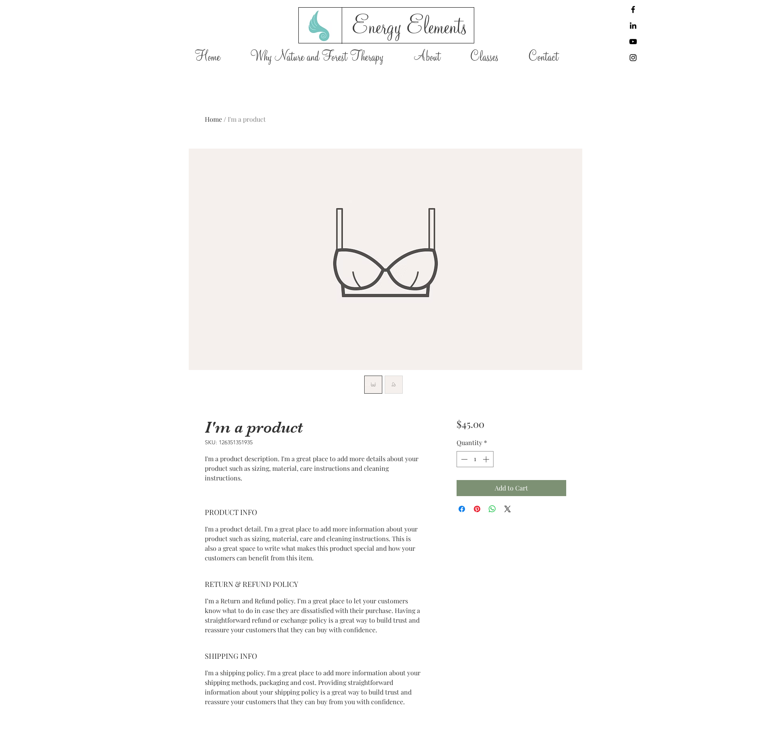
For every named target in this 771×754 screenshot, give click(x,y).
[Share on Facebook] (462, 509)
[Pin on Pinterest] (477, 509)
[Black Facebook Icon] (633, 9)
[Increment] (486, 459)
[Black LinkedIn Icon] (633, 25)
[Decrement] (463, 459)
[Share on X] (507, 509)
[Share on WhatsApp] (492, 509)
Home (213, 119)
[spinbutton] (475, 459)
